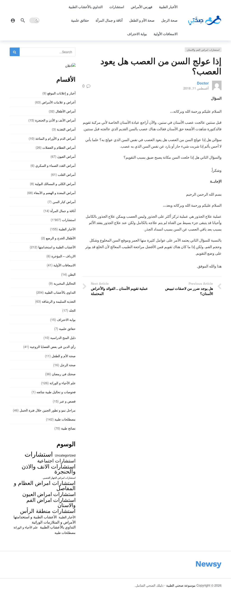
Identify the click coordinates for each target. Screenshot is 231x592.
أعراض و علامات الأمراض (59, 102)
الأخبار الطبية (168, 6)
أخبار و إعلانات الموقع (61, 93)
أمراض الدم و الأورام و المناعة (55, 138)
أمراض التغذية (66, 129)
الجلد (72, 310)
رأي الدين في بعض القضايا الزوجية (53, 346)
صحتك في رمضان (64, 374)
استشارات (116, 6)
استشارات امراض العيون (49, 493)
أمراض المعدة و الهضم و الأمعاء (55, 192)
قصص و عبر (68, 401)
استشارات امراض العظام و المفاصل (45, 485)
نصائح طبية (68, 428)
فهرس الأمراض (141, 6)
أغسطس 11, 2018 (196, 88)
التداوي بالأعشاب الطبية (86, 6)
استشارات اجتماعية (56, 460)
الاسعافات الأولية (166, 33)
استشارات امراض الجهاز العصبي (59, 477)
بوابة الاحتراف (137, 33)
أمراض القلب (67, 174)
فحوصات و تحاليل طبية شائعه (56, 392)
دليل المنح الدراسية (63, 337)
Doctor (203, 83)
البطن (72, 274)
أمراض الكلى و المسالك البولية (55, 183)
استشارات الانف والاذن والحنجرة (49, 469)
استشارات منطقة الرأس (48, 510)
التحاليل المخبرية (65, 283)
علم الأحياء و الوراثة (63, 383)
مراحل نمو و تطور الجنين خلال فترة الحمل (48, 410)
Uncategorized (65, 455)
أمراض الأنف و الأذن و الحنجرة (55, 120)
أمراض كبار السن (64, 201)
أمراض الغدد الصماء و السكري (55, 165)
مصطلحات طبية (65, 419)
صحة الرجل (169, 20)
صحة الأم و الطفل (142, 20)
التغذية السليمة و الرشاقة (59, 301)
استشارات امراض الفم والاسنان (203, 49)
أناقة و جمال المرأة (109, 20)
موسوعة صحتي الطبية (181, 585)
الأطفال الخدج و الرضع (61, 238)
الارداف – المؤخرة (63, 256)
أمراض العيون (66, 156)
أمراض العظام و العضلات (59, 147)
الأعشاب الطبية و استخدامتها (57, 247)
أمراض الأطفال (65, 111)
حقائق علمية (80, 20)
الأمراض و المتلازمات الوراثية (54, 521)
